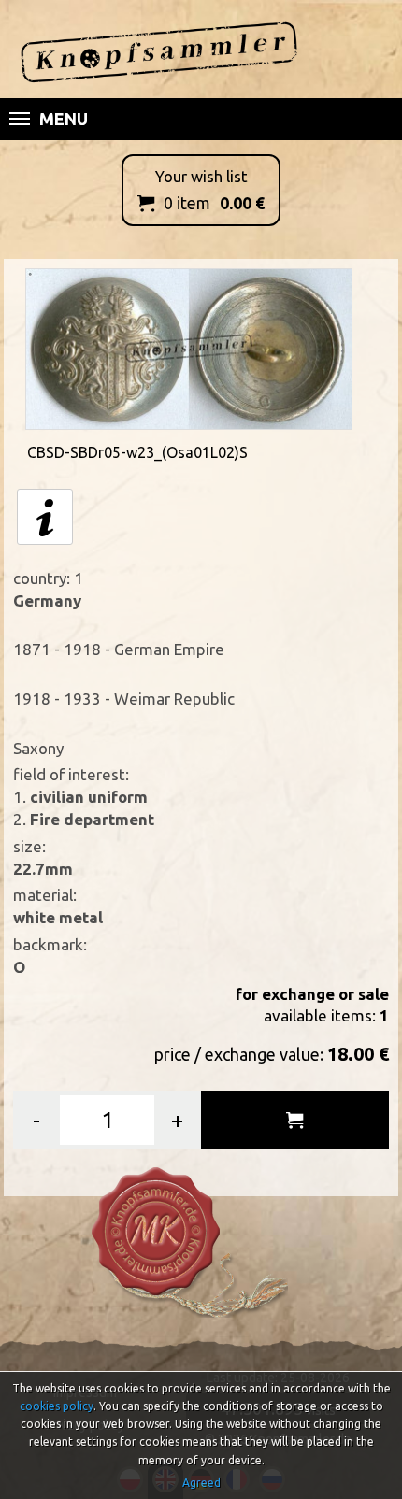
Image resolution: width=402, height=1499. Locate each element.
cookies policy (56, 1406)
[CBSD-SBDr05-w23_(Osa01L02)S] (188, 347)
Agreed (201, 1483)
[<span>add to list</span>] (295, 1120)
